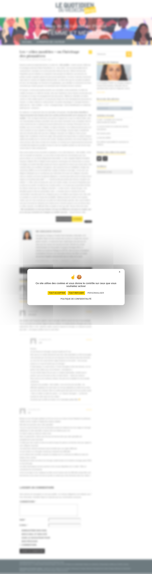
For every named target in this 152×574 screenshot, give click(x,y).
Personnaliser (96, 293)
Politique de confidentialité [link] (76, 299)
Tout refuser (76, 293)
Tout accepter (57, 293)
